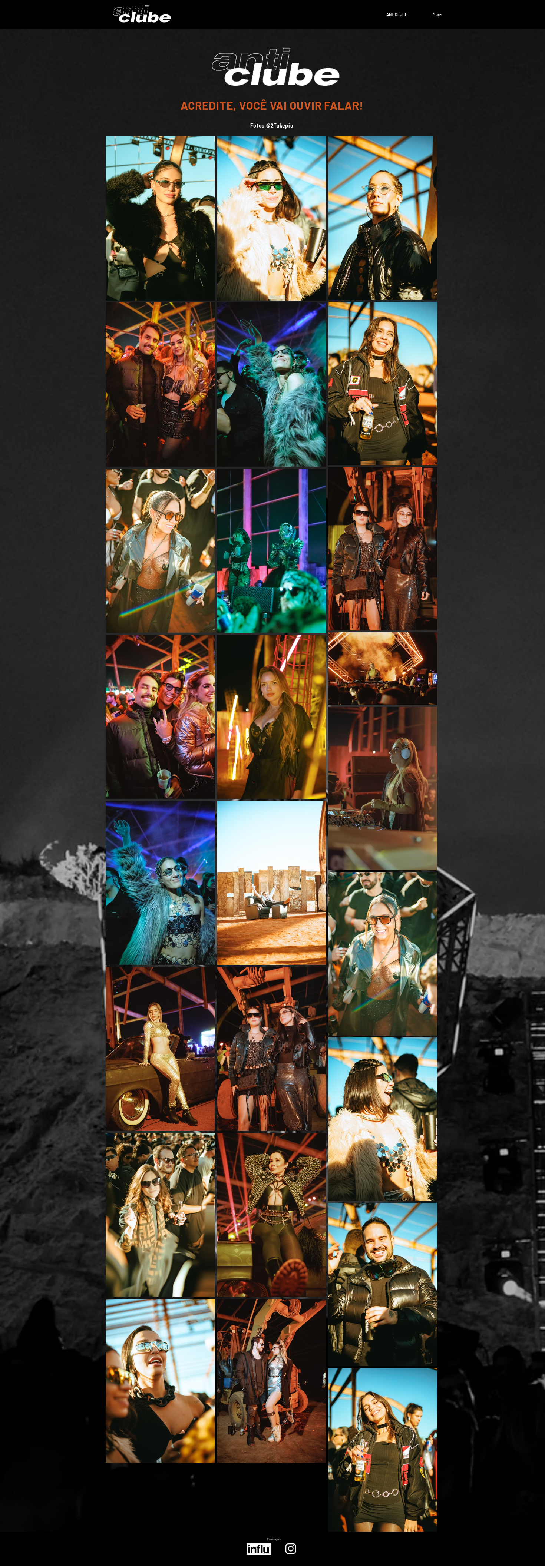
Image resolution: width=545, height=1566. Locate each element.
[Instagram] (291, 1548)
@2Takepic (280, 125)
